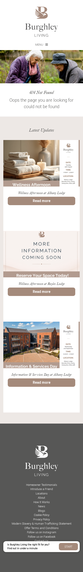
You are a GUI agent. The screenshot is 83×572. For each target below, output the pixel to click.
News (41, 506)
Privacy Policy (41, 519)
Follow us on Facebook (41, 536)
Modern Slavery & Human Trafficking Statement (41, 523)
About (41, 497)
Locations (42, 493)
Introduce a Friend (41, 489)
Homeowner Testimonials (41, 484)
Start (68, 546)
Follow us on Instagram (41, 532)
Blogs (41, 510)
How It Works (41, 502)
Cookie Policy (41, 515)
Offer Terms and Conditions (41, 528)
